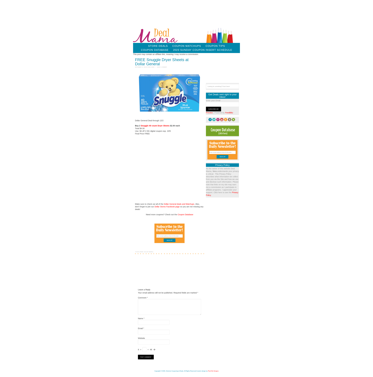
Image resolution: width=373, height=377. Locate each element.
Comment (143, 298)
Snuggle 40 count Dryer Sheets (155, 126)
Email (141, 328)
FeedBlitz (229, 113)
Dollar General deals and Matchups (179, 204)
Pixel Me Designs (213, 371)
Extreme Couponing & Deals (155, 35)
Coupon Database (185, 214)
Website (141, 338)
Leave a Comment (162, 67)
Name (141, 318)
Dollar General (148, 251)
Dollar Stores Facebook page (167, 207)
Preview (209, 113)
